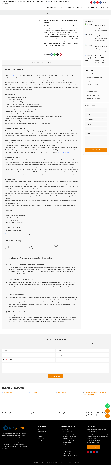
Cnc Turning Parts (100, 25)
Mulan (3, 13)
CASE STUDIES (11, 13)
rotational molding (13, 75)
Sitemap (77, 462)
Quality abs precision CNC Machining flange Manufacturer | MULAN (100, 57)
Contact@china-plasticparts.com (59, 1)
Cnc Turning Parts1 (101, 46)
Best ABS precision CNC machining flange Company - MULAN (45, 13)
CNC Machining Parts (22, 13)
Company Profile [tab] (46, 63)
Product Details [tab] (36, 63)
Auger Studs (99, 36)
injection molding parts (63, 152)
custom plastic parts (23, 77)
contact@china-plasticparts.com (98, 429)
